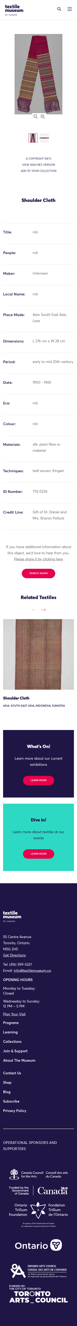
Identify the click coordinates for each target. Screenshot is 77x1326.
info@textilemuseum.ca (32, 971)
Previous (34, 610)
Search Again (38, 573)
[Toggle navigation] (59, 9)
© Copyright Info (38, 159)
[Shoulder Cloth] (38, 654)
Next (43, 610)
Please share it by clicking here (38, 559)
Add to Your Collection (38, 171)
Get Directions (14, 955)
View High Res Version (38, 165)
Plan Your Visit (14, 1014)
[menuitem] (38, 1025)
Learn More (39, 780)
